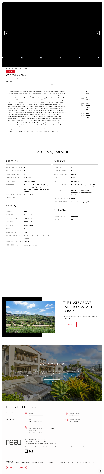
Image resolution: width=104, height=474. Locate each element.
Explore (70, 324)
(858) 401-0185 (74, 415)
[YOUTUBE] (16, 467)
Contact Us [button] (52, 381)
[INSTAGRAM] (12, 467)
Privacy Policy (88, 462)
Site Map (54, 428)
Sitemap (78, 462)
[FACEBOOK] (7, 467)
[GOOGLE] (21, 467)
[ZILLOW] (25, 467)
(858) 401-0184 (74, 421)
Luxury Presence (46, 462)
